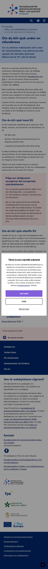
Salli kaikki (24, 293)
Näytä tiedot (24, 309)
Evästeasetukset (23, 285)
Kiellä (24, 301)
